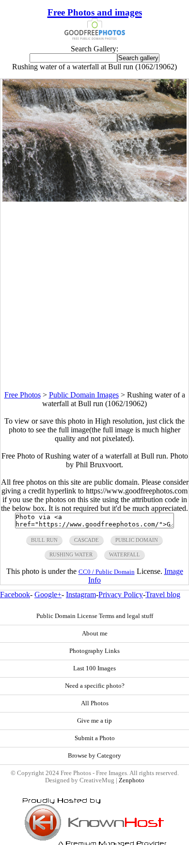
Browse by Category (94, 755)
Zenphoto (131, 780)
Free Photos (22, 395)
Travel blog (162, 594)
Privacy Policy (120, 594)
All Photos (95, 703)
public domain (136, 540)
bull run (44, 540)
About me (95, 633)
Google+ (48, 594)
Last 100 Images (94, 668)
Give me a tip (94, 720)
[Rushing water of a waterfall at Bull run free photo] (94, 199)
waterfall (124, 554)
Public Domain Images (84, 395)
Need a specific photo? (95, 685)
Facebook (15, 594)
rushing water (71, 554)
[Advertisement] (94, 296)
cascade (86, 540)
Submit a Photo (95, 738)
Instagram (81, 594)
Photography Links (94, 651)
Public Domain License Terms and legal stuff (94, 616)
